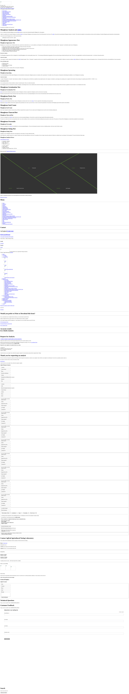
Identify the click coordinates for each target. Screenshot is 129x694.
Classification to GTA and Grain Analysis (9, 17)
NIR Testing (6, 287)
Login (8, 305)
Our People (4, 204)
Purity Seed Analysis (5, 12)
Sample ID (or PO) (4, 403)
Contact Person (3, 369)
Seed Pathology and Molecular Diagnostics (9, 20)
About (3, 203)
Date (2, 381)
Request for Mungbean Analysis (11, 151)
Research (3, 223)
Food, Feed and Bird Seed (6, 222)
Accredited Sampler (4, 508)
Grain (3, 221)
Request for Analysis (11, 8)
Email (2, 395)
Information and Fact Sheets (6, 300)
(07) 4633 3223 (11, 305)
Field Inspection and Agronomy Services (10, 297)
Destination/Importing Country (6, 526)
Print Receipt (2, 361)
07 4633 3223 (10, 231)
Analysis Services (5, 208)
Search (1, 247)
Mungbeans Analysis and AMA (7, 16)
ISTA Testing (4, 10)
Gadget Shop (4, 25)
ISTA (1, 91)
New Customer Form (3, 325)
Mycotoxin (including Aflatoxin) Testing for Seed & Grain (11, 19)
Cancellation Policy (34, 342)
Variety (2, 401)
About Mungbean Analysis (4, 139)
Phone (2, 371)
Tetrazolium (4, 15)
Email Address (6, 613)
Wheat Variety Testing (5, 21)
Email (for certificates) (4, 373)
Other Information (4, 510)
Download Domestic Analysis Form (6, 323)
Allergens (3, 23)
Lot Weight (3, 407)
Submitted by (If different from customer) (7, 377)
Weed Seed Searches (5, 13)
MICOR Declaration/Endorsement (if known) (8, 528)
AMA (19, 30)
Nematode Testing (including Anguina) (8, 215)
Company (2, 367)
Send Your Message (5, 597)
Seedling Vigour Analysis (6, 14)
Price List (3, 205)
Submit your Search (4, 692)
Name (2, 584)
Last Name (6, 625)
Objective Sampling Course (8, 296)
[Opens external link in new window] (2, 569)
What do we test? (5, 219)
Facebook (2, 243)
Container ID (3, 409)
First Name (6, 619)
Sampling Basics (5, 207)
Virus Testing (4, 22)
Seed (3, 220)
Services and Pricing (5, 295)
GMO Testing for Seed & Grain (7, 24)
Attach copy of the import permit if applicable (8, 530)
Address (2, 375)
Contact (3, 303)
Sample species (3, 399)
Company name (6, 632)
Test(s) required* (4, 405)
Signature (2, 379)
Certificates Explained (7, 301)
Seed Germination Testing (6, 11)
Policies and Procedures (8, 302)
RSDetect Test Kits (5, 298)
